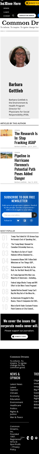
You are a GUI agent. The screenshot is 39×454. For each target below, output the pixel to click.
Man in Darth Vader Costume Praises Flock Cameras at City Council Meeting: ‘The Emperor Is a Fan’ (24, 307)
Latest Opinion (14, 388)
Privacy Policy (15, 448)
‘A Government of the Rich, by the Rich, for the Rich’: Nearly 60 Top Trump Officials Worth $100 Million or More (24, 269)
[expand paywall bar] (36, 5)
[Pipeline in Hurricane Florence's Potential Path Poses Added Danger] (6, 155)
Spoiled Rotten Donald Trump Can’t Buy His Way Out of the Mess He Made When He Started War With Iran (24, 292)
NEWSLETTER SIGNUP (26, 15)
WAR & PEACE (5, 30)
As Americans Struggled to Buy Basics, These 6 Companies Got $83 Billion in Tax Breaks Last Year (24, 299)
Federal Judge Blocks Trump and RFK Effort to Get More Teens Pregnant (24, 284)
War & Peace (16, 417)
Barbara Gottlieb (16, 87)
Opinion (17, 130)
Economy (14, 396)
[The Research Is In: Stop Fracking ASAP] (6, 133)
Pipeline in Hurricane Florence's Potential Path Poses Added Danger (25, 167)
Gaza (36, 392)
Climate (14, 392)
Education (15, 399)
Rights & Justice (14, 413)
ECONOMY (6, 16)
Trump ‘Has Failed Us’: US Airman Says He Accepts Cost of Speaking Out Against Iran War (25, 238)
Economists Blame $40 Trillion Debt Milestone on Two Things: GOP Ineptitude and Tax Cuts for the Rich (24, 261)
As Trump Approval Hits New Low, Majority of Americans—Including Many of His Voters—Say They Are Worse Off (23, 276)
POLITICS (6, 20)
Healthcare (15, 405)
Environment (16, 402)
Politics (13, 408)
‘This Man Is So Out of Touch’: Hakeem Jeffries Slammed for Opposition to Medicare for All (22, 253)
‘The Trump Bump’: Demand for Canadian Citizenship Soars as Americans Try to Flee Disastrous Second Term (23, 246)
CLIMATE (6, 12)
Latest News (16, 384)
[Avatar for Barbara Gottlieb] (20, 56)
